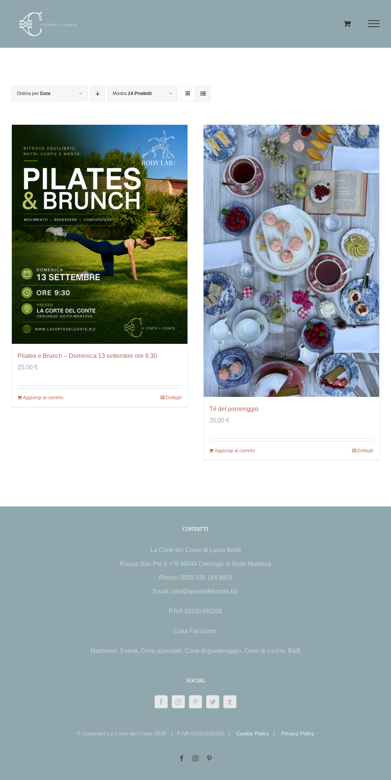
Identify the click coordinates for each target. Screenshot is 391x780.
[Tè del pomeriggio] (291, 261)
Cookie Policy (252, 733)
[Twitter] (212, 701)
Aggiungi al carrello (43, 397)
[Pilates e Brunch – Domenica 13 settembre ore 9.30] (99, 234)
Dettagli (174, 397)
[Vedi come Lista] (203, 93)
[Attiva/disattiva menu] (374, 23)
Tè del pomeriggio (234, 409)
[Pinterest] (195, 701)
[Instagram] (178, 701)
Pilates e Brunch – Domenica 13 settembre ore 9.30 (87, 356)
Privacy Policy (297, 733)
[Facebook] (161, 701)
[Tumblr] (229, 701)
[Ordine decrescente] (97, 94)
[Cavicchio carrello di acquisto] (347, 23)
